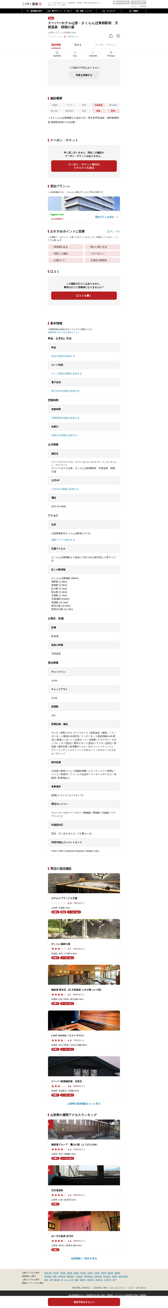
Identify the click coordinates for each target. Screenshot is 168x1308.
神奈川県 (48, 1273)
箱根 (55, 1276)
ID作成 (143, 6)
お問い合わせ (141, 1288)
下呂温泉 (79, 1276)
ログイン (134, 6)
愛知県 (110, 1273)
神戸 (114, 1280)
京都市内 (99, 1280)
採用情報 (143, 1295)
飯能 (76, 1280)
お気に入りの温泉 (121, 2)
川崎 (51, 1280)
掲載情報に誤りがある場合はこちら (63, 332)
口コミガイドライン (117, 1288)
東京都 (83, 1273)
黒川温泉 (107, 1276)
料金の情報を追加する (63, 356)
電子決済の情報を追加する (65, 391)
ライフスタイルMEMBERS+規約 (126, 1295)
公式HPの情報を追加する (65, 489)
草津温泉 (48, 1276)
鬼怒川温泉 (123, 1276)
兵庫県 (69, 1273)
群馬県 (76, 1273)
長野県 (103, 1273)
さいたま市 (69, 1280)
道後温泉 (98, 1276)
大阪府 (90, 1273)
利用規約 (110, 1295)
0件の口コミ (73, 36)
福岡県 (117, 1273)
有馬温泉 (61, 1276)
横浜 (46, 1280)
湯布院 (114, 1276)
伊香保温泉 (88, 1276)
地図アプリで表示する (63, 540)
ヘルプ (130, 1288)
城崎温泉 (70, 1276)
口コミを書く (84, 295)
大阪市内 (90, 1280)
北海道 (96, 1273)
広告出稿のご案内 (100, 1288)
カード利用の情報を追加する (66, 373)
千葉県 (62, 1273)
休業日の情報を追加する (64, 435)
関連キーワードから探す (33, 1283)
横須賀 (57, 1280)
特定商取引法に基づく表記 (95, 1295)
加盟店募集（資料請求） (81, 1288)
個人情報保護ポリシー (76, 1295)
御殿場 (82, 1280)
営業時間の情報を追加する (65, 418)
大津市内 (107, 1280)
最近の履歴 (138, 2)
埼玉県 (56, 1273)
